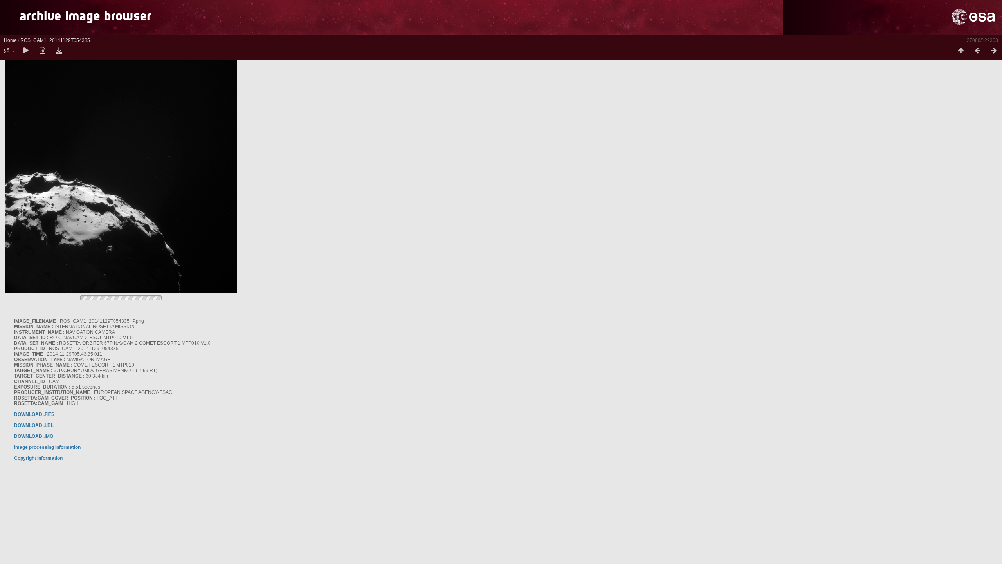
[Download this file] (58, 51)
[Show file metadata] (42, 51)
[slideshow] (26, 51)
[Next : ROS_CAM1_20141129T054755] (994, 51)
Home (10, 40)
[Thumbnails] (961, 51)
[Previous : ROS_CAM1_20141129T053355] (977, 51)
